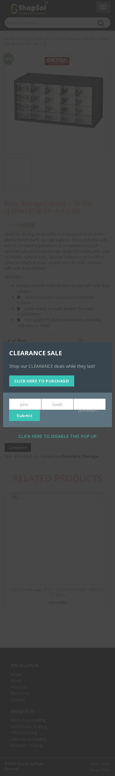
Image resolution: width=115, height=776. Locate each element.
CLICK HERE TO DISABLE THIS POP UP (57, 436)
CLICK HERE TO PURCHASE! (41, 381)
